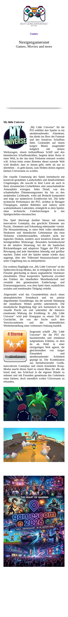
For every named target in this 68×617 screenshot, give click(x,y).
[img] (34, 16)
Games (34, 33)
